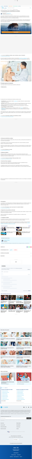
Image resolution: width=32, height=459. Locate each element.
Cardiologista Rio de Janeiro (5, 392)
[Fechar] (17, 0)
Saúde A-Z (5, 9)
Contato (17, 428)
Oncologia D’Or (19, 454)
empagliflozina (3, 108)
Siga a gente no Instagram (26, 407)
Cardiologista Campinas (5, 396)
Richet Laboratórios (16, 456)
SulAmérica (11, 456)
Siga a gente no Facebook (28, 407)
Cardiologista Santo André (5, 399)
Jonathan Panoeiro (7, 14)
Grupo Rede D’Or (20, 443)
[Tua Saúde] (4, 407)
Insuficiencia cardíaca (15, 9)
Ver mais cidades (3, 400)
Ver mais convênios (18, 400)
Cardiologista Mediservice (20, 393)
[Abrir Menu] (1, 8)
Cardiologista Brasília (4, 393)
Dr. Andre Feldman (7, 240)
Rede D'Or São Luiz (13, 454)
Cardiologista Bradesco (20, 392)
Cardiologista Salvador (5, 395)
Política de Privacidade (3, 426)
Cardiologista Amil (19, 396)
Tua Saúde (2, 9)
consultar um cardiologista (23, 58)
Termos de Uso (18, 426)
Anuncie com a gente (3, 428)
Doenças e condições (9, 9)
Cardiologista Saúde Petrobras (21, 399)
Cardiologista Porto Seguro (20, 395)
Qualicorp (21, 456)
